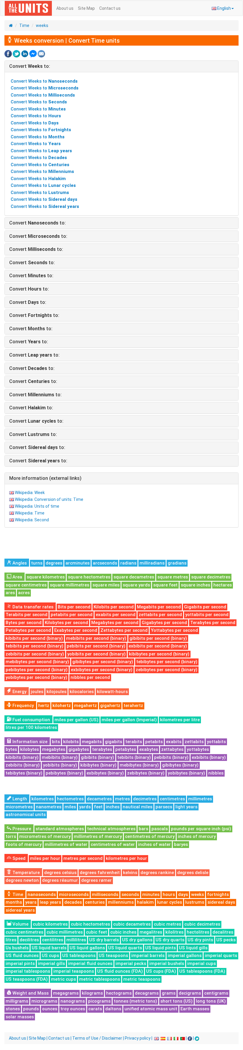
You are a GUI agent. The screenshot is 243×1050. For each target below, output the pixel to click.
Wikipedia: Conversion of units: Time (49, 499)
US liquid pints (160, 947)
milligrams (17, 1001)
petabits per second (71, 614)
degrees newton (22, 880)
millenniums (121, 902)
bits (56, 741)
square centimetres (26, 585)
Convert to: (29, 66)
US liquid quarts (125, 947)
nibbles (215, 773)
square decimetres (210, 577)
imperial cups (201, 963)
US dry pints (200, 939)
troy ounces (72, 1008)
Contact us (110, 8)
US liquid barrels (49, 947)
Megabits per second (159, 607)
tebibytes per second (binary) (166, 661)
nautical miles (137, 806)
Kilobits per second (114, 607)
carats (95, 1008)
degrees (54, 563)
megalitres (151, 932)
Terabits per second (26, 614)
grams (168, 993)
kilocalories (82, 691)
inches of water (154, 844)
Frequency (22, 705)
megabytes (53, 749)
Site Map (86, 8)
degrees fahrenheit (100, 872)
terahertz (133, 705)
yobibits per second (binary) (96, 654)
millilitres (76, 939)
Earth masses (194, 1008)
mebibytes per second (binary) (37, 661)
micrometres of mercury (45, 836)
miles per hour (45, 858)
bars (143, 828)
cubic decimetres (202, 924)
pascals (159, 828)
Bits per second (74, 607)
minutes (150, 894)
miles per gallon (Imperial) (129, 719)
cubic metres (167, 924)
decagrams (147, 993)
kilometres (42, 798)
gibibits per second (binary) (158, 638)
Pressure (21, 828)
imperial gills (51, 963)
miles (70, 806)
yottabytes (198, 749)
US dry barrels (104, 939)
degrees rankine (157, 872)
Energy (18, 691)
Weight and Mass (30, 993)
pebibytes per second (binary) (37, 669)
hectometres (70, 798)
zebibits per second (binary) (35, 654)
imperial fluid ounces (90, 963)
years (30, 902)
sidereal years (20, 910)
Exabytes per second (75, 630)
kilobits (71, 741)
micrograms (44, 1001)
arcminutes (77, 563)
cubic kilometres (50, 924)
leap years (50, 902)
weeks (42, 25)
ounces (49, 1008)
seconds (130, 894)
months (14, 902)
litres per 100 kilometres (31, 727)
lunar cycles (169, 902)
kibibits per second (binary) (34, 638)
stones (13, 1008)
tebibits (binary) (134, 757)
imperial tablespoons (28, 971)
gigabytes (78, 749)
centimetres (172, 798)
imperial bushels (166, 963)
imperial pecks (131, 963)
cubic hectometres (90, 924)
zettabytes (172, 749)
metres (122, 798)
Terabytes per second (212, 622)
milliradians (152, 563)
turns (36, 563)
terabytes (102, 749)
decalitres (222, 932)
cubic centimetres (24, 932)
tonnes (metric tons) (135, 1001)
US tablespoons (78, 955)
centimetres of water (113, 844)
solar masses (20, 1016)
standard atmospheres (60, 828)
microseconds (74, 894)
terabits (133, 741)
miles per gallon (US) (76, 719)
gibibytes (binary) (180, 765)
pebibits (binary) (171, 757)
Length (19, 798)
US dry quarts (170, 939)
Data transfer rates (32, 607)
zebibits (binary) (23, 765)
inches (112, 806)
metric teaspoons (141, 979)
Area (16, 577)
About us (64, 8)
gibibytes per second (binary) (102, 661)
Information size (29, 741)
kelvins (130, 872)
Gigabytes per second (164, 622)
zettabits (194, 741)
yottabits (216, 741)
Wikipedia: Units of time (37, 506)
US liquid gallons (87, 947)
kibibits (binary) (22, 757)
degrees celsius (60, 872)
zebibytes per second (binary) (166, 669)
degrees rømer (96, 880)
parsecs (164, 806)
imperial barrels (147, 955)
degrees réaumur (60, 880)
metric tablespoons (99, 979)
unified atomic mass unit (150, 1008)
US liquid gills (193, 947)
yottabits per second (206, 614)
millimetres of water (66, 844)
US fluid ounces (22, 955)
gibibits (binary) (97, 757)
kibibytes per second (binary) (159, 654)
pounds (31, 1008)
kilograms (92, 993)
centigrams (216, 993)
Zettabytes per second (124, 630)
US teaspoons (113, 955)
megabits (92, 741)
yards (85, 806)
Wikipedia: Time (29, 513)
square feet (165, 585)
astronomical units (26, 814)
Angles (19, 563)
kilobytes (29, 749)
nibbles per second (90, 677)
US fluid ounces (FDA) (120, 971)
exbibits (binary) (209, 757)
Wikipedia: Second (32, 519)
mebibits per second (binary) (96, 638)
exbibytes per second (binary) (101, 669)
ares (10, 592)
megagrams (66, 993)
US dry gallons (137, 939)
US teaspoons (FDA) (27, 979)
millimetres (200, 798)
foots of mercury (23, 844)
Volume (19, 924)
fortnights (218, 894)
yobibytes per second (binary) (36, 677)
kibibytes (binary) (98, 765)
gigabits (113, 741)
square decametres (133, 577)
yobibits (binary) (60, 765)
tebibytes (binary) (24, 773)
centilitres (52, 939)
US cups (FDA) (161, 971)
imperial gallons (185, 955)
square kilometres (46, 577)
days (183, 894)
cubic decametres (132, 924)
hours (169, 894)
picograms (99, 1001)
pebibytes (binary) (64, 773)
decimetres (144, 798)
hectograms (119, 993)
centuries (95, 902)
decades (73, 902)
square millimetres (69, 585)
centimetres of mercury (150, 836)
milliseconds (105, 894)
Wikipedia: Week (30, 492)
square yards (136, 585)
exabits (173, 741)
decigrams (190, 993)
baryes (181, 844)
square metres (172, 577)
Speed (18, 858)
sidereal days (221, 902)
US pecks (226, 939)
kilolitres (174, 932)
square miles (105, 585)
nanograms (72, 1001)
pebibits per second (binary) (96, 646)
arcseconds (105, 563)
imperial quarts (221, 955)
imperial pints (20, 963)
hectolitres (198, 932)
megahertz (85, 705)
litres (11, 939)
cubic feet (96, 932)
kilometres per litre (180, 719)
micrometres (19, 806)
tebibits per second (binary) (34, 646)
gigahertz (110, 705)
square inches (195, 585)
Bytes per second (23, 622)
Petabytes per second (28, 630)
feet (98, 806)
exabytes (148, 749)
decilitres (29, 939)
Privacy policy (138, 1038)
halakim (145, 902)
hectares (222, 585)
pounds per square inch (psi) (201, 828)
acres (24, 592)
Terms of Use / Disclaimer (97, 1038)
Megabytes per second (114, 622)
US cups (50, 955)
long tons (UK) (211, 1001)
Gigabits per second (205, 607)
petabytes (125, 749)
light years (186, 806)
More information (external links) (45, 478)
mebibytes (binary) (139, 765)
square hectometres (89, 577)
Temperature (25, 872)
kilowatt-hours (112, 691)
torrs (11, 836)
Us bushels (17, 947)
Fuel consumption (30, 719)
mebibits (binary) (60, 757)
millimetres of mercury (98, 836)
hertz (43, 705)
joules (37, 691)
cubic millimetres (65, 932)
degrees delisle (192, 872)
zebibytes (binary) (145, 773)
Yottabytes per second (174, 630)
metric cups (63, 979)
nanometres (48, 806)
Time (24, 25)
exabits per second (115, 614)
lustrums (194, 902)
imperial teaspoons (73, 971)
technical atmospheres (111, 828)
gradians (177, 563)
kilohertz (61, 705)
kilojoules (56, 691)
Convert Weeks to (44, 81)
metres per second (83, 858)
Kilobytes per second (66, 622)
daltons (113, 1008)
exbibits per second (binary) (158, 646)
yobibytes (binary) (186, 773)
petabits (154, 741)
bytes (11, 749)
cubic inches (123, 932)
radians (128, 563)
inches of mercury (197, 836)
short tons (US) (176, 1001)
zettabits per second (160, 614)
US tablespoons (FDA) (202, 971)
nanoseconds (42, 894)
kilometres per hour (126, 858)
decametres (99, 798)
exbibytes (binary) (105, 773)
